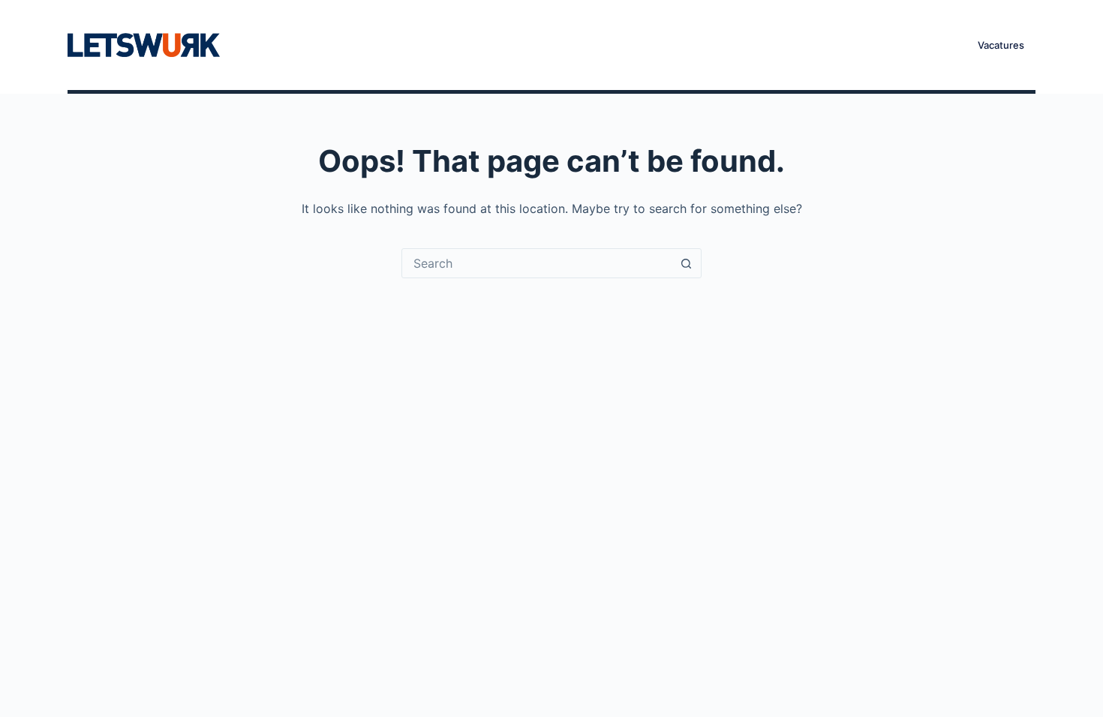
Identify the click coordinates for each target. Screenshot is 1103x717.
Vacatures (538, 44)
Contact (733, 44)
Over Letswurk (638, 44)
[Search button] (686, 263)
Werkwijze (449, 44)
